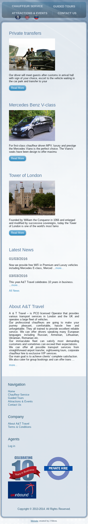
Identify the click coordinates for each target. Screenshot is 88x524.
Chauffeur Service (27, 6)
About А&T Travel (18, 423)
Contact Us (67, 13)
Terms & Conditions (19, 426)
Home (11, 391)
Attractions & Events (29, 13)
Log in (11, 446)
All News (14, 290)
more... (59, 268)
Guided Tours (64, 6)
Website (34, 521)
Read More (17, 87)
